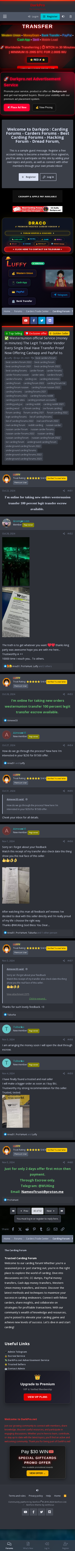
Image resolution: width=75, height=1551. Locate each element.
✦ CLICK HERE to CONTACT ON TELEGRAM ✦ (37, 249)
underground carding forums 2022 (24, 454)
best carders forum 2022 (18, 362)
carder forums (54, 370)
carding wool (12, 408)
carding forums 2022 (16, 395)
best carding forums (16, 370)
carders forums (14, 379)
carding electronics (49, 379)
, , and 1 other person (32, 932)
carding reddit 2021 (54, 404)
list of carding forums (41, 416)
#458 (70, 1039)
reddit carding (35, 425)
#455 (70, 790)
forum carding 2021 (34, 412)
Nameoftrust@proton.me (42, 1191)
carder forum (37, 370)
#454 (70, 745)
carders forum (54, 374)
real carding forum (15, 425)
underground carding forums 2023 (24, 458)
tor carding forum (15, 442)
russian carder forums (42, 429)
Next (49, 1210)
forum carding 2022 (57, 412)
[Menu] (5, 16)
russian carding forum (17, 437)
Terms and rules (17, 1495)
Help (48, 1495)
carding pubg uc (14, 404)
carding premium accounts (41, 400)
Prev (25, 1210)
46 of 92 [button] (37, 1210)
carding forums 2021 (35, 391)
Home (57, 1495)
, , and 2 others (32, 666)
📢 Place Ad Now (16, 107)
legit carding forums (16, 416)
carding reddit (33, 404)
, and (22, 1134)
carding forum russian (17, 387)
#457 (70, 960)
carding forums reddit (41, 395)
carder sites (38, 374)
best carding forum (44, 362)
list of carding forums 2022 (19, 421)
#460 (70, 1162)
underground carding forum (41, 442)
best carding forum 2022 (47, 366)
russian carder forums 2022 (20, 433)
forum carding (13, 412)
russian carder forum (17, 429)
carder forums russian (17, 374)
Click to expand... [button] (38, 998)
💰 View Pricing (44, 107)
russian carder (53, 425)
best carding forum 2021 (18, 366)
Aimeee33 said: (15, 799)
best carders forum (46, 358)
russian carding (45, 433)
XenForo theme (34, 1504)
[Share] (64, 491)
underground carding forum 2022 (23, 446)
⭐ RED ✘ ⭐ (37, 59)
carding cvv (31, 379)
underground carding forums (21, 450)
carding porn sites (15, 400)
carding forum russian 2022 (46, 387)
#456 (70, 841)
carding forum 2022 (34, 383)
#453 (70, 694)
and (16, 763)
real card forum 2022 (47, 421)
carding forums (14, 391)
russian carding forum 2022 (46, 437)
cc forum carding (31, 408)
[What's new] (70, 16)
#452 (70, 533)
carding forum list (56, 383)
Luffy (9, 358)
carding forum (13, 383)
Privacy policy (36, 1495)
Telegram (62, 294)
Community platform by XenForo (37, 1501)
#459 (70, 1073)
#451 (70, 490)
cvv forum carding (52, 408)
